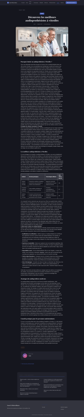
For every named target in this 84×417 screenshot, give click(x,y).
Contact (62, 409)
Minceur (46, 2)
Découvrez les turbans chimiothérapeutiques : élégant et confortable (29, 393)
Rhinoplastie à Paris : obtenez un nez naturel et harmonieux (29, 389)
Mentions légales (64, 407)
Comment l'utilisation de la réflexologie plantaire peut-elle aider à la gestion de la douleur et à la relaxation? (53, 381)
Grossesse (36, 2)
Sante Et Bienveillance (13, 405)
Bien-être (30, 2)
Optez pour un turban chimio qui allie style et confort (52, 391)
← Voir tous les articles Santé (27, 363)
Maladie (41, 2)
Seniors (62, 2)
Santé (58, 2)
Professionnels (52, 2)
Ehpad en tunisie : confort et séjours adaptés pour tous (29, 380)
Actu (27, 2)
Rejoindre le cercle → (71, 2)
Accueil (23, 2)
